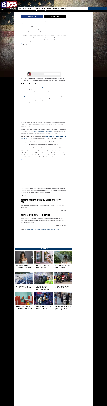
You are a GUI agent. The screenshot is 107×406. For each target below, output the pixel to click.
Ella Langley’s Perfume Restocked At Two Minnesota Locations (23, 267)
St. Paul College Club (40, 87)
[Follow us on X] (83, 8)
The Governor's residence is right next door (42, 131)
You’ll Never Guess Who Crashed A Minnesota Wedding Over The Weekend (42, 229)
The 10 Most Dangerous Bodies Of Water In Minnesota (23, 286)
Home (20, 8)
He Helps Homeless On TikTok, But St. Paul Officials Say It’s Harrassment (63, 308)
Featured (28, 236)
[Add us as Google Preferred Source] (77, 8)
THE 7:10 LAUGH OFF (41, 10)
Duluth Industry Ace (62, 10)
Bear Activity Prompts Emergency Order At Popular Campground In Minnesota (43, 287)
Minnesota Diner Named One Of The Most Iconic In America (24, 307)
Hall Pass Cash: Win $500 (51, 10)
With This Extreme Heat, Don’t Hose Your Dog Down (62, 266)
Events (43, 8)
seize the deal (23, 10)
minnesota (28, 234)
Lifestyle (31, 236)
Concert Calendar (32, 10)
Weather (49, 8)
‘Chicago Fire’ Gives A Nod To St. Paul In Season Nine (62, 286)
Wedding (35, 234)
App (33, 8)
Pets (34, 236)
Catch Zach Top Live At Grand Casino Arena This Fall (43, 307)
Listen (29, 8)
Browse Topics (56, 8)
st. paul (32, 234)
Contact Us (63, 8)
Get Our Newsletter (72, 10)
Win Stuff (38, 8)
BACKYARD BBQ (16, 10)
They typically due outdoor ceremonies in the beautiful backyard (35, 96)
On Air (24, 8)
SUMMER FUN (9, 10)
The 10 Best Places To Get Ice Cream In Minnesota (43, 266)
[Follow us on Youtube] (86, 8)
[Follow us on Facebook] (80, 8)
